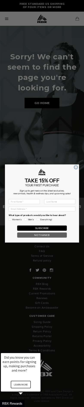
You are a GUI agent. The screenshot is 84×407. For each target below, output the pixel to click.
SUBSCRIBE (42, 228)
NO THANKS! (42, 235)
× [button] (38, 350)
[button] (26, 403)
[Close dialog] (76, 167)
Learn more (21, 384)
